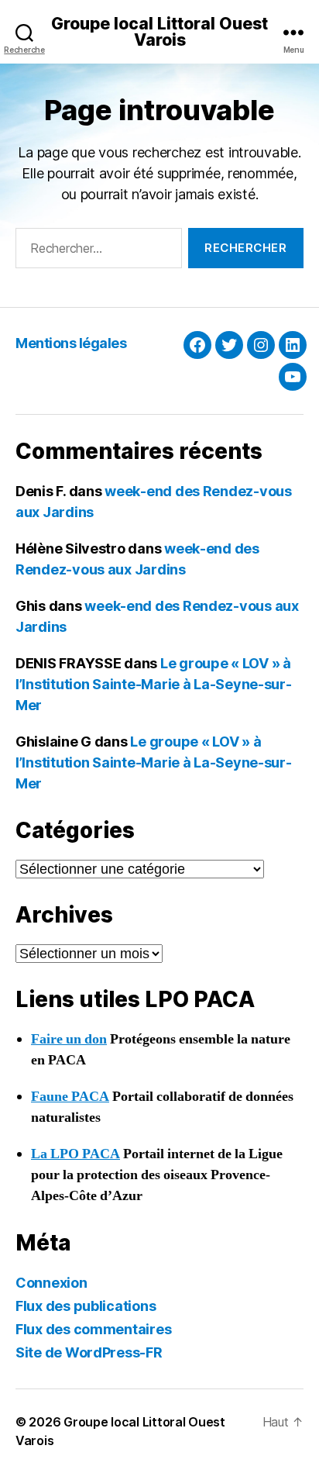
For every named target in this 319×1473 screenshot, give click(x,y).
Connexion (51, 1283)
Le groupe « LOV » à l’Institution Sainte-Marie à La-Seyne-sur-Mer (153, 684)
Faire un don (69, 1039)
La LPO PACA (75, 1154)
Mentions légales (70, 343)
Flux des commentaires (93, 1329)
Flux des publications (85, 1306)
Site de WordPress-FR (89, 1352)
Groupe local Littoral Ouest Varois (159, 32)
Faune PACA (70, 1097)
